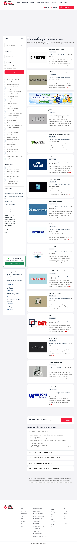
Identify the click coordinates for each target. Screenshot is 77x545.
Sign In (47, 7)
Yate (49, 55)
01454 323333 (52, 112)
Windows (7, 199)
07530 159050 (52, 318)
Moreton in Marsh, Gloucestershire (14, 125)
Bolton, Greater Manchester (13, 171)
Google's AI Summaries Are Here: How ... (14, 287)
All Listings (23, 511)
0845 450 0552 (52, 204)
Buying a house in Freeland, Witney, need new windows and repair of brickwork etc (14, 196)
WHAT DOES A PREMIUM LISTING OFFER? (40, 463)
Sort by (6, 54)
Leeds (64, 518)
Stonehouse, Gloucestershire (13, 139)
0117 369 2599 (52, 226)
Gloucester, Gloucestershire (13, 115)
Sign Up (55, 7)
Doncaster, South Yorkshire (12, 183)
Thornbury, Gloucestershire (13, 151)
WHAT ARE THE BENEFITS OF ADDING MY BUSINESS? (44, 468)
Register (23, 521)
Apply (14, 72)
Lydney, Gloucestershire (12, 120)
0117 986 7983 (52, 340)
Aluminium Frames (9, 227)
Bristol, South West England (13, 176)
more (70, 65)
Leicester (65, 521)
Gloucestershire (54, 55)
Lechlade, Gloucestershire (12, 118)
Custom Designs (8, 225)
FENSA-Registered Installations (11, 233)
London (64, 526)
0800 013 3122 (52, 159)
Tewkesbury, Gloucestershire (13, 149)
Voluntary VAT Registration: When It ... (14, 281)
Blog (66, 2)
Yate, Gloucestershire (11, 159)
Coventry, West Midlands (12, 181)
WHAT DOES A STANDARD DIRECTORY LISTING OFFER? (44, 458)
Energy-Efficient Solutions (10, 221)
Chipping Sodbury (52, 115)
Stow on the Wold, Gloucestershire (14, 142)
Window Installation (9, 212)
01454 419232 (52, 181)
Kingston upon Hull (67, 516)
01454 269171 (52, 52)
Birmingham (54, 512)
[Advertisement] (38, 25)
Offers (60, 2)
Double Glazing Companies (43, 2)
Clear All (21, 38)
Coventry (53, 524)
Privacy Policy (24, 526)
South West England (62, 55)
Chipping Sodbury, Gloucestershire (14, 91)
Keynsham (51, 343)
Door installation (8, 201)
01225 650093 (52, 74)
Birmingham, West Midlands (13, 169)
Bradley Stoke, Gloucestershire (13, 84)
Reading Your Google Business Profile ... (13, 294)
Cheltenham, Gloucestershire (13, 86)
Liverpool (65, 523)
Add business (66, 420)
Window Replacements (10, 204)
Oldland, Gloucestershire (12, 135)
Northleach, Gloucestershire (13, 132)
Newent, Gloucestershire (12, 130)
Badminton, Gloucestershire (13, 79)
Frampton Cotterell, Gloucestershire (14, 113)
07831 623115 (52, 273)
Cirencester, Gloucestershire (13, 96)
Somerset (56, 343)
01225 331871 (52, 365)
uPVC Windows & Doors (10, 215)
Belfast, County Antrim (11, 166)
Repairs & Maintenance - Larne (11, 191)
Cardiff (53, 522)
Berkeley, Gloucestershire (12, 82)
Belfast (52, 509)
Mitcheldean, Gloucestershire (13, 123)
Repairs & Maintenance (10, 219)
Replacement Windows (10, 223)
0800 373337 (52, 137)
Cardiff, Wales (10, 178)
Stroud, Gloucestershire (12, 144)
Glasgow (65, 513)
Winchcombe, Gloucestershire (13, 154)
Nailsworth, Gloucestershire (13, 127)
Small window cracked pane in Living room (14, 193)
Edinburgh (65, 511)
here (34, 434)
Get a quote (25, 2)
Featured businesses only (11, 68)
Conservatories (8, 231)
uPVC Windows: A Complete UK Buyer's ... (14, 275)
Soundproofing (8, 229)
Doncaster (53, 527)
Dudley (64, 508)
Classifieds (54, 2)
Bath (49, 368)
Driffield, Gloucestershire (12, 101)
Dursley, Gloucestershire (12, 103)
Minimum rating (8, 60)
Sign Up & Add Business (14, 263)
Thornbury (51, 184)
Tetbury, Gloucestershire (12, 147)
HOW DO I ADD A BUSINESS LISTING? (39, 431)
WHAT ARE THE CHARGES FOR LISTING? (40, 453)
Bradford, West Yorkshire (12, 174)
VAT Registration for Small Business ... (14, 300)
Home (18, 2)
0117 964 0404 (52, 389)
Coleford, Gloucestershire (12, 98)
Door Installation (8, 214)
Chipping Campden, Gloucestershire (15, 89)
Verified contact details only (12, 65)
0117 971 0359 (52, 296)
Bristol (50, 77)
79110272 (51, 249)
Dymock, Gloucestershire (12, 106)
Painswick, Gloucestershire (12, 137)
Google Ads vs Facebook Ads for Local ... (15, 307)
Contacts (32, 2)
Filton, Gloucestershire (12, 110)
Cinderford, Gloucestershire (13, 94)
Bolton (52, 514)
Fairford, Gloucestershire (12, 108)
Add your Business (67, 7)
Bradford (53, 517)
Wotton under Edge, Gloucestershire (15, 156)
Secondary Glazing (9, 217)
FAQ (22, 523)
